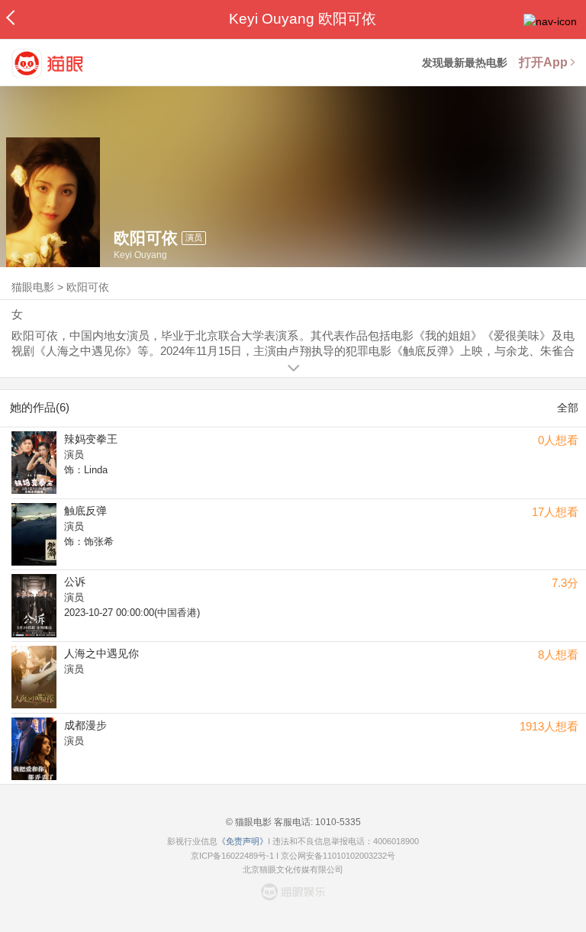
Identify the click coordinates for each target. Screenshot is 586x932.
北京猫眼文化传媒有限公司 (293, 869)
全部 (567, 408)
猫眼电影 (32, 287)
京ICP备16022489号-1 (232, 855)
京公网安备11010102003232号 (338, 855)
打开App (543, 62)
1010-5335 (337, 822)
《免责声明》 (242, 841)
